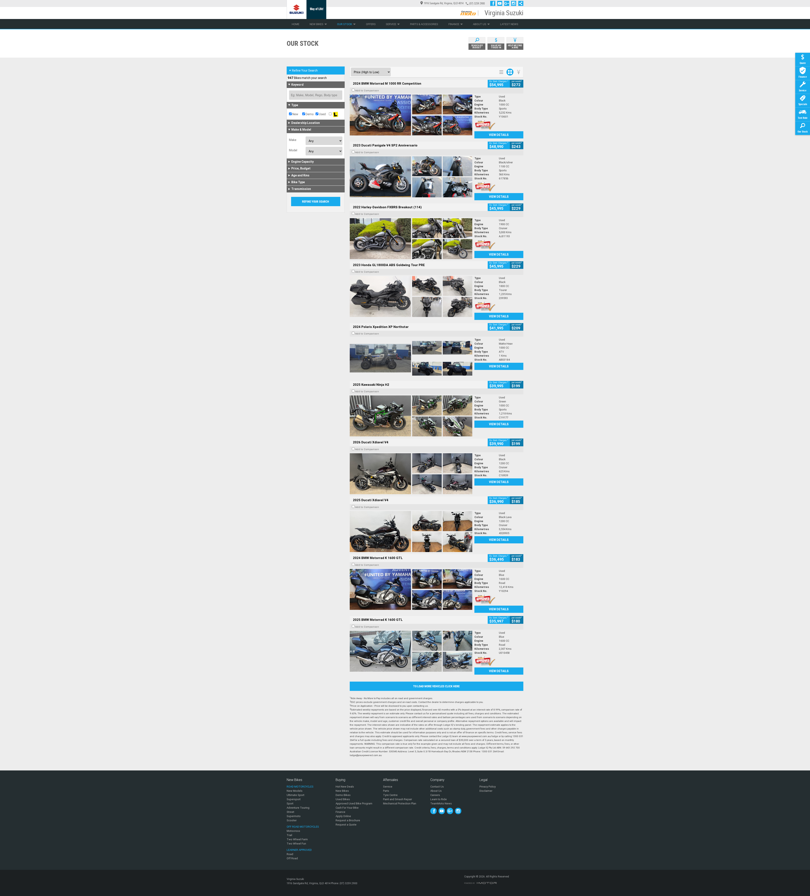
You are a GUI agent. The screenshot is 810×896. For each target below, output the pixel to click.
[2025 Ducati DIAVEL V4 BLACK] (411, 473)
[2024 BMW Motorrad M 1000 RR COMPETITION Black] (411, 115)
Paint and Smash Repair (397, 799)
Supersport (294, 799)
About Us (479, 24)
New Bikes (316, 24)
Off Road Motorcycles (303, 826)
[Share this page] (519, 3)
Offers (371, 24)
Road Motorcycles (300, 786)
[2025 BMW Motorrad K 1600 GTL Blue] (411, 651)
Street (290, 812)
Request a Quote (346, 824)
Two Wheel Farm (297, 839)
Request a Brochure (348, 820)
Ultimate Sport (295, 795)
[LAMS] (335, 114)
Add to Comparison (367, 90)
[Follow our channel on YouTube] (500, 3)
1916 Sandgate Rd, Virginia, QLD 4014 (443, 3)
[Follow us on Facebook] (493, 3)
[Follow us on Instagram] (514, 3)
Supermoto (294, 816)
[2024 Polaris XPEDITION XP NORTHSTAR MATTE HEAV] (411, 358)
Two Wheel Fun (296, 843)
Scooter (292, 820)
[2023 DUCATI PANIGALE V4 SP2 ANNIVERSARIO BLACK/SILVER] (411, 176)
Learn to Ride (438, 799)
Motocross (293, 831)
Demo (309, 114)
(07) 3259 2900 (477, 3)
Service (391, 24)
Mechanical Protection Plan (399, 803)
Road (290, 854)
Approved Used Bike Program (354, 803)
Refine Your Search (303, 70)
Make (292, 140)
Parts (386, 791)
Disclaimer (485, 791)
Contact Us (437, 786)
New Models (294, 791)
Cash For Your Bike (347, 807)
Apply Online (343, 816)
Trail (289, 835)
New (295, 114)
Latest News (509, 24)
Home (295, 24)
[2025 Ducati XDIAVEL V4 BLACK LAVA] (411, 531)
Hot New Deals (345, 786)
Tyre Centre (390, 795)
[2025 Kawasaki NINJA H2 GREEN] (411, 415)
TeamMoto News (441, 803)
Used (322, 114)
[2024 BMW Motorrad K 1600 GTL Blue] (411, 589)
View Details (499, 135)
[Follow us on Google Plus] (507, 3)
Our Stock (344, 24)
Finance (453, 24)
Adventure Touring (298, 807)
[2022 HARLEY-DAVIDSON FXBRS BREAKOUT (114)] (411, 238)
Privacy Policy (487, 786)
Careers (435, 795)
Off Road (292, 858)
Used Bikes (343, 799)
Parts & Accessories (424, 24)
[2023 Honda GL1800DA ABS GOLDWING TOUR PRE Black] (411, 296)
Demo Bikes (343, 795)
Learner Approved (299, 850)
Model (293, 150)
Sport (290, 803)
